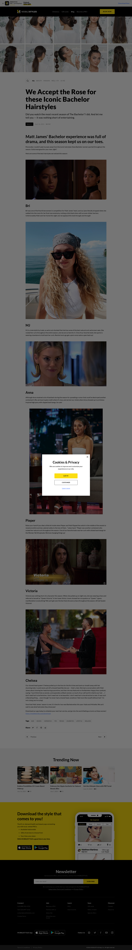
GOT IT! (65, 476)
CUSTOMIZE (66, 482)
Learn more (66, 488)
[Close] (87, 457)
